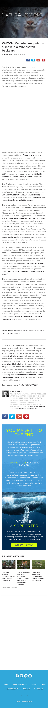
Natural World (22, 15)
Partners (17, 696)
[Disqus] (24, 633)
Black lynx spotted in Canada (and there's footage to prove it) (38, 576)
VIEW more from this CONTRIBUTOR (23, 408)
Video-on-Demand (19, 685)
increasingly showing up (13, 356)
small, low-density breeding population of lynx (24, 218)
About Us (26, 689)
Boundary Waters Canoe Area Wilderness (20, 195)
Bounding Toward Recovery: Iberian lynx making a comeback (8, 576)
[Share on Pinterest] (43, 60)
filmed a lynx (28, 155)
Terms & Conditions (27, 696)
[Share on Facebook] (28, 60)
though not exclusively (34, 263)
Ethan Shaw (8, 54)
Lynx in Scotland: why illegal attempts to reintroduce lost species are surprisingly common (23, 578)
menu (3, 4)
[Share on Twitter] (33, 60)
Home (6, 685)
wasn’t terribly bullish (11, 364)
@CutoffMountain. (38, 406)
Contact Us (38, 689)
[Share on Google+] (38, 60)
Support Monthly (24, 545)
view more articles (9, 588)
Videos (33, 685)
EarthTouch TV (12, 689)
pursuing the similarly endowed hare (18, 237)
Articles (43, 685)
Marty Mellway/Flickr (28, 385)
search (45, 4)
